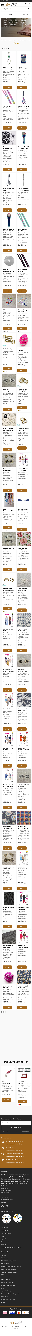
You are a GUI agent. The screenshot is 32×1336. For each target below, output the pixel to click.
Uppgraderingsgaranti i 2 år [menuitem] (9, 1272)
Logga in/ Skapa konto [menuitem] (7, 1283)
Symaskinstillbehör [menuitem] (6, 1233)
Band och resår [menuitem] (5, 1242)
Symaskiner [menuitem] (4, 1230)
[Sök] (28, 9)
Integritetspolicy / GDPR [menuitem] (8, 1299)
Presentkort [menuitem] (4, 1297)
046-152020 (6, 1)
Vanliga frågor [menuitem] (5, 1264)
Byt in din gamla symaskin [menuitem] (8, 1269)
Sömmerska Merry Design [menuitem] (8, 1261)
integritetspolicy (25, 1131)
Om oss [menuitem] (3, 1255)
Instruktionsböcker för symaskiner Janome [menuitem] (13, 1294)
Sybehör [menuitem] (3, 1239)
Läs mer (16, 43)
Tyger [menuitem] (3, 1236)
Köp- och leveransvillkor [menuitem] (8, 1285)
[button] (3, 4)
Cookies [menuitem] (3, 1302)
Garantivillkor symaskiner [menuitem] (8, 1291)
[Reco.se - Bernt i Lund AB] (17, 1218)
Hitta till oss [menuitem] (4, 1258)
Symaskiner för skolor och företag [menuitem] (11, 1247)
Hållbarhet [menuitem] (4, 1275)
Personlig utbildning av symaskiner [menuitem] (11, 1266)
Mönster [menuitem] (3, 1245)
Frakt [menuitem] (2, 1288)
